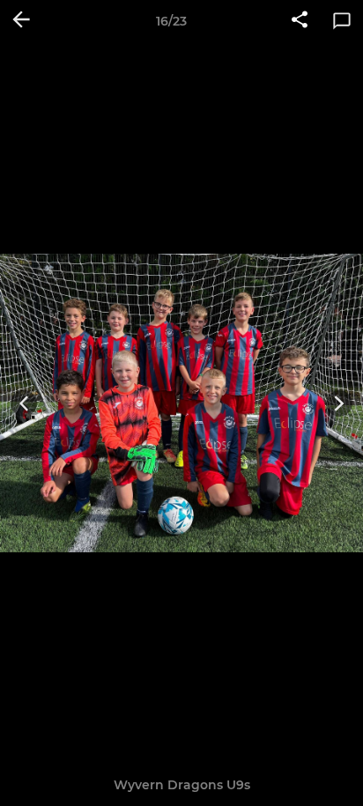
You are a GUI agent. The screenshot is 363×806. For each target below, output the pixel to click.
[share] (299, 21)
